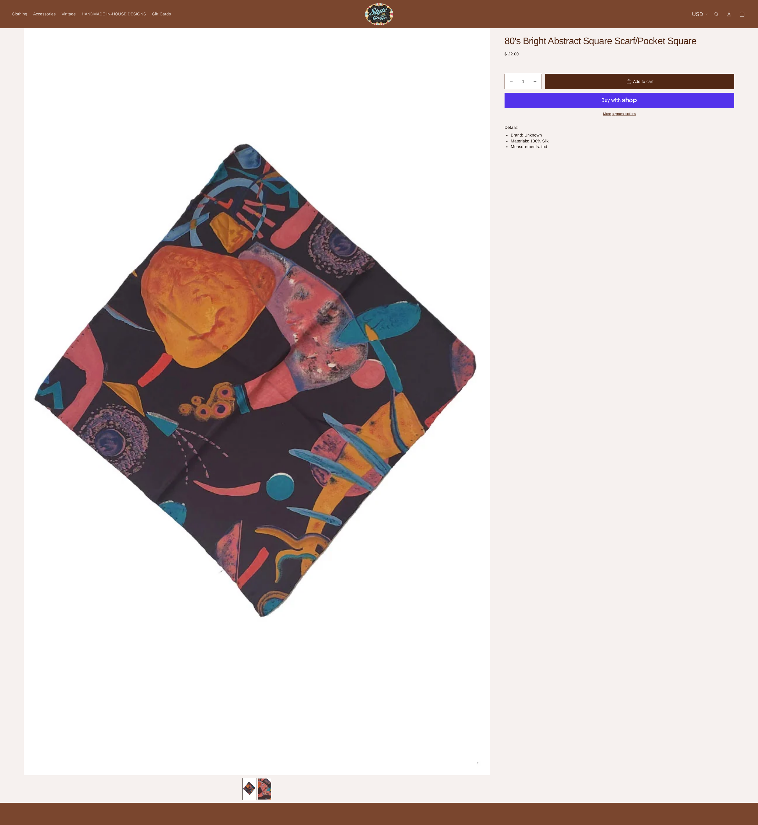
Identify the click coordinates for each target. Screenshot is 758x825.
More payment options (619, 114)
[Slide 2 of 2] (264, 789)
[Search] (716, 14)
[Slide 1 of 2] (249, 789)
